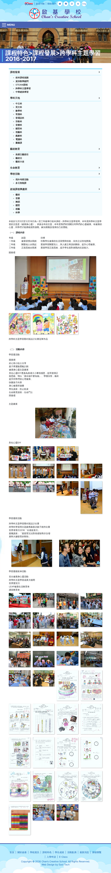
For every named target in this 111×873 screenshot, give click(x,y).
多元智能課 (21, 183)
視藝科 (19, 132)
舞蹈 (18, 201)
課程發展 (15, 72)
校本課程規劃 (22, 77)
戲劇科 (19, 135)
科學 (18, 212)
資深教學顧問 (22, 81)
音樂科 (19, 125)
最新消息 (84, 852)
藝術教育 (15, 148)
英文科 (19, 107)
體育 (18, 205)
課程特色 (47, 852)
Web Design (48, 864)
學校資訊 (34, 852)
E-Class (63, 856)
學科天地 (15, 97)
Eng (84, 4)
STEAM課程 (22, 84)
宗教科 (19, 121)
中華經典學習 (22, 92)
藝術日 (19, 158)
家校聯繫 (96, 852)
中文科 (19, 103)
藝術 (18, 194)
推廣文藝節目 (22, 154)
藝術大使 (20, 161)
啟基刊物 (40, 3)
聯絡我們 (51, 3)
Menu (11, 24)
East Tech (64, 864)
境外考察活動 (22, 179)
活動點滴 (71, 852)
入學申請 (51, 856)
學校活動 (15, 173)
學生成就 (59, 852)
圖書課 (19, 142)
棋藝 (18, 209)
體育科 (19, 128)
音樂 (18, 198)
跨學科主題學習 (23, 88)
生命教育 (15, 167)
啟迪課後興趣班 (18, 189)
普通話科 (20, 117)
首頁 (12, 852)
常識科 (19, 114)
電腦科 (19, 139)
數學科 (19, 110)
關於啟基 (22, 852)
